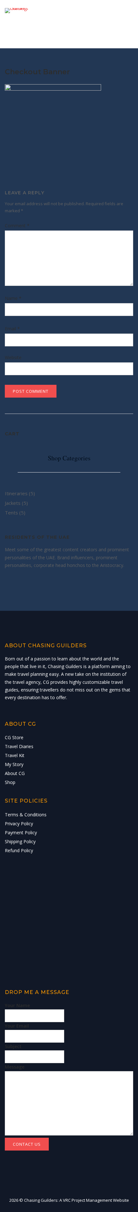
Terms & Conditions (26, 815)
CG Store (14, 737)
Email (12, 329)
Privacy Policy (19, 823)
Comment (17, 225)
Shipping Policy (20, 841)
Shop (10, 782)
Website (13, 357)
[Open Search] (112, 26)
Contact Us (27, 1144)
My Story (14, 764)
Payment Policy (21, 832)
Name (13, 298)
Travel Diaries (19, 746)
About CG (15, 773)
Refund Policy (19, 850)
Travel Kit (14, 755)
